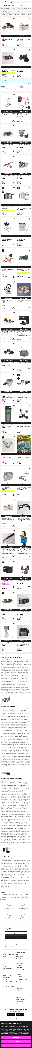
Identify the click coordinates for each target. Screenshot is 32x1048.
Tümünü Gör (27, 80)
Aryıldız (27, 896)
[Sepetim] (29, 1)
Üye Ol (4, 964)
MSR (28, 897)
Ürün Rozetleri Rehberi (8, 984)
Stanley (10, 14)
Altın (17, 954)
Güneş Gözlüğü (19, 988)
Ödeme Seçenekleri (7, 968)
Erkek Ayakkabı (19, 972)
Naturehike (23, 896)
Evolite (26, 894)
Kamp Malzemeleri (26, 8)
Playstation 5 (19, 965)
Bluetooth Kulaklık (20, 969)
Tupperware (9, 896)
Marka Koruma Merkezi (8, 954)
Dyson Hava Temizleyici (21, 999)
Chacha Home (3, 896)
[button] (22, 65)
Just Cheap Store (23, 897)
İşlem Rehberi (6, 973)
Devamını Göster (3, 899)
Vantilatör (18, 995)
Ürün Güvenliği (6, 977)
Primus (18, 896)
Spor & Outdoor (7, 8)
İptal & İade (5, 970)
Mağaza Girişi (16, 933)
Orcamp (4, 14)
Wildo (18, 897)
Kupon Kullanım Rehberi (8, 981)
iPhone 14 (18, 958)
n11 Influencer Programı (8, 986)
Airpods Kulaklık (19, 963)
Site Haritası (5, 979)
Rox (10, 897)
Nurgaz (23, 14)
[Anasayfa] (2, 8)
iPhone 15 (18, 981)
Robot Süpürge (19, 956)
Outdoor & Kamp (16, 8)
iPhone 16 (18, 990)
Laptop (17, 993)
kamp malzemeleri (7, 693)
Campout (17, 894)
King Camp (22, 894)
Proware (17, 14)
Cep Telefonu (19, 976)
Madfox (7, 897)
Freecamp (14, 896)
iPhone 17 (18, 986)
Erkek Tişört (18, 974)
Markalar (5, 956)
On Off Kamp (3, 897)
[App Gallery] (20, 1014)
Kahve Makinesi (19, 1001)
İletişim (4, 958)
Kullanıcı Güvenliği (7, 975)
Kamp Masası (19, 1004)
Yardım (4, 966)
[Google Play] (11, 1014)
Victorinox (14, 897)
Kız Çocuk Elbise (19, 984)
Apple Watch (19, 967)
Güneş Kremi (19, 997)
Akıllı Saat (18, 961)
